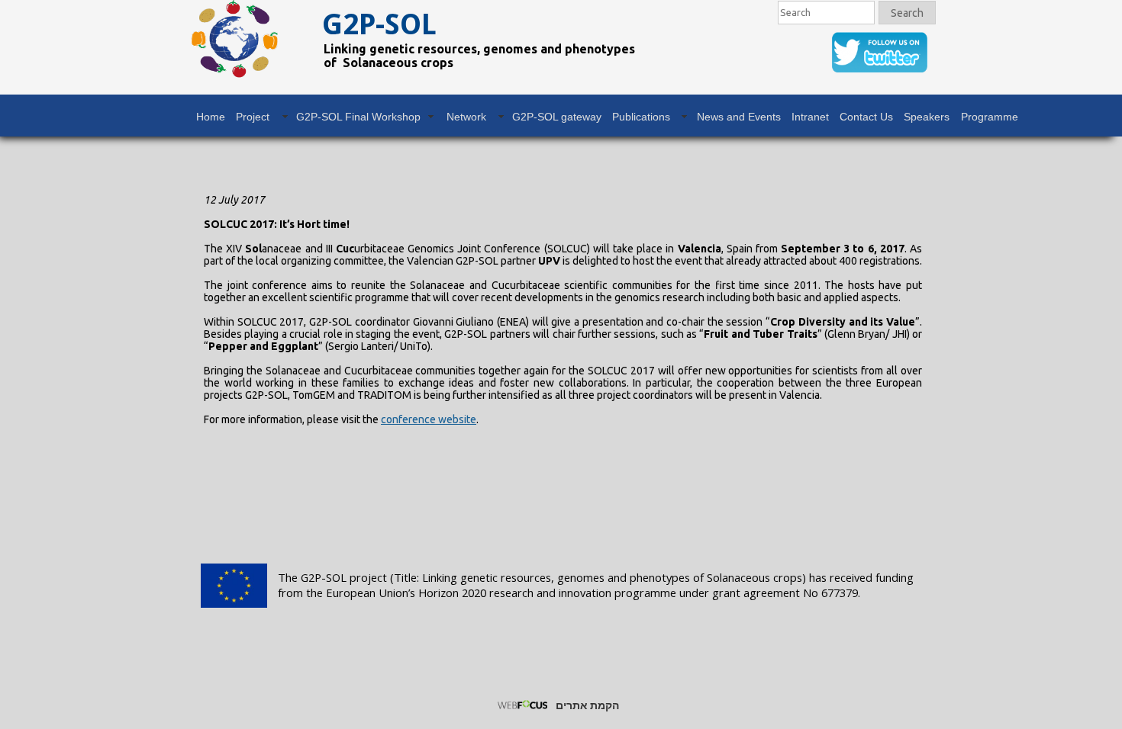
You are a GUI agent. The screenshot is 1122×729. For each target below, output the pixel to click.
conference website (428, 419)
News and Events (739, 117)
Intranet (810, 117)
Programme (989, 117)
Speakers (927, 117)
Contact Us (866, 117)
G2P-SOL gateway (556, 117)
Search (907, 13)
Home (210, 117)
